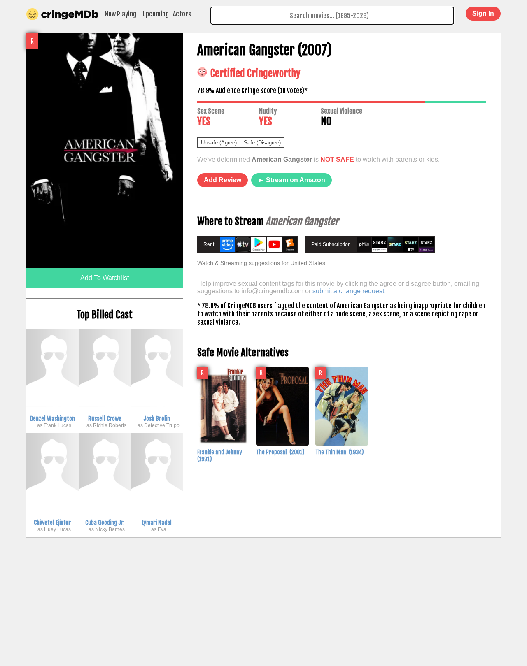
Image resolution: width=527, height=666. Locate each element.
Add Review (222, 179)
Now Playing (120, 14)
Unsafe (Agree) (219, 142)
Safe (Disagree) (262, 142)
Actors (182, 14)
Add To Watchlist (104, 277)
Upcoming (155, 14)
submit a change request (348, 291)
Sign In (483, 13)
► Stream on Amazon (291, 179)
